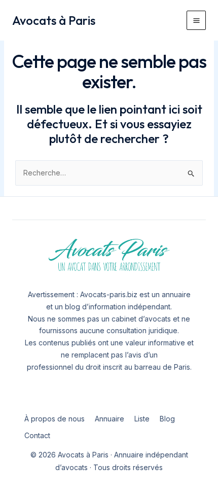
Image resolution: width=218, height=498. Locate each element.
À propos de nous (54, 418)
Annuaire (109, 418)
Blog (167, 418)
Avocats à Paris (53, 20)
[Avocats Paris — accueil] (109, 255)
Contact (37, 435)
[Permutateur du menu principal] (196, 20)
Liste (142, 418)
